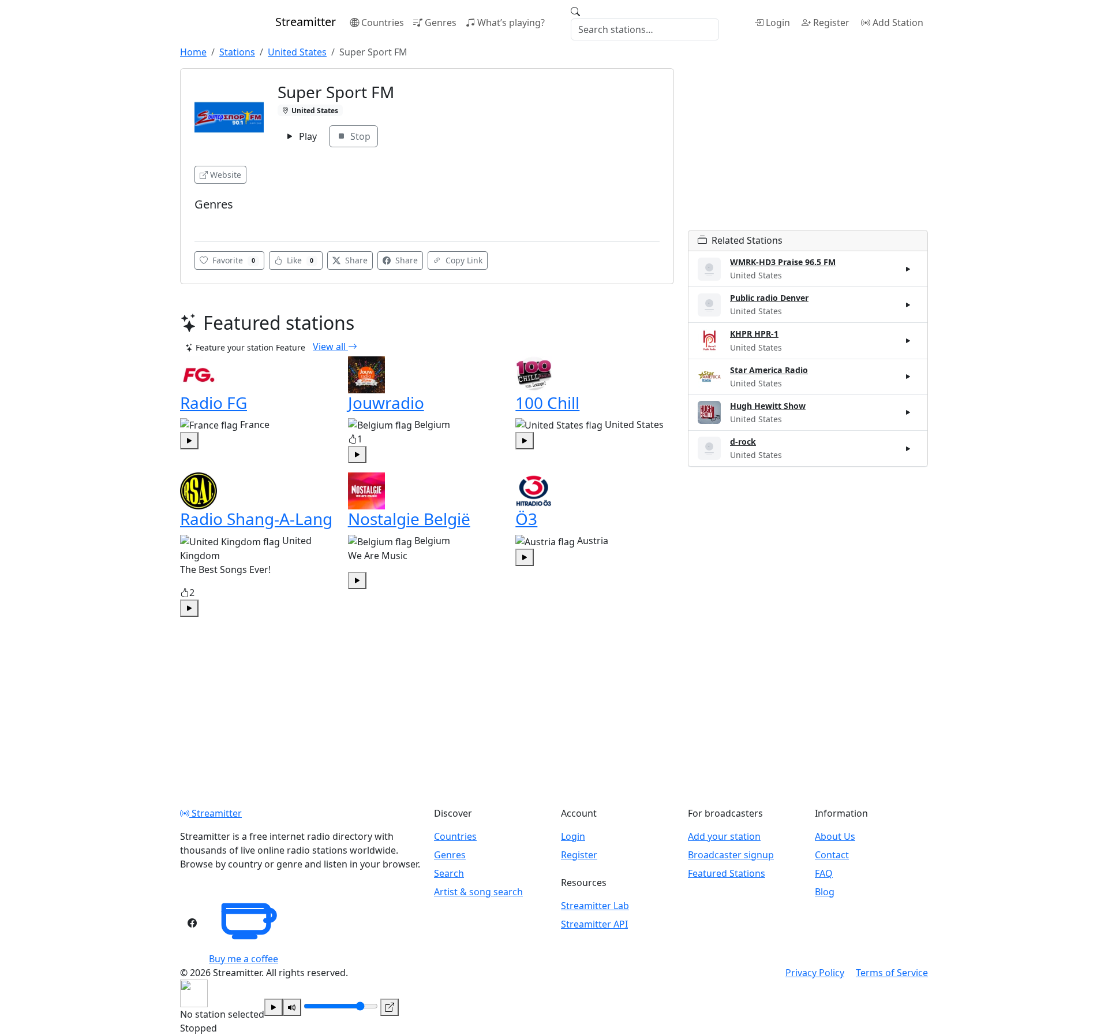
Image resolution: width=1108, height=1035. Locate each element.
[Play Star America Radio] (908, 376)
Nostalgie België (409, 519)
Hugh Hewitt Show (768, 405)
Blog (824, 891)
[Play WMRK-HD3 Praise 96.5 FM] (908, 269)
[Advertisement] (808, 149)
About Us (835, 836)
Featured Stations (726, 873)
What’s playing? (511, 22)
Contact (832, 854)
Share (355, 260)
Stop (359, 136)
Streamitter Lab (595, 905)
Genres (440, 22)
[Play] (273, 1007)
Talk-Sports (218, 221)
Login (778, 22)
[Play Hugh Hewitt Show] (908, 412)
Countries (382, 22)
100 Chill (547, 403)
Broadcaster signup (731, 854)
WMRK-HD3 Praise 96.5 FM (783, 261)
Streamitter (215, 813)
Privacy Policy (814, 972)
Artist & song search (478, 891)
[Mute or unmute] (292, 1007)
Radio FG (213, 403)
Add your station (724, 836)
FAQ (824, 873)
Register (831, 22)
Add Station (898, 22)
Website (225, 174)
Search (449, 873)
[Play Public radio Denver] (908, 305)
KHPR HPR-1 (754, 333)
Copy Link (462, 260)
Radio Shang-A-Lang (256, 519)
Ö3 (526, 519)
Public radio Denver (769, 297)
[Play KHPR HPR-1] (908, 341)
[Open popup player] (389, 1007)
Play (307, 136)
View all (330, 346)
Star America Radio (769, 369)
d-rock (743, 441)
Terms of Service (892, 972)
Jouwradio (386, 403)
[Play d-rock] (908, 448)
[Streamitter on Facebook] (192, 923)
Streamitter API (594, 924)
